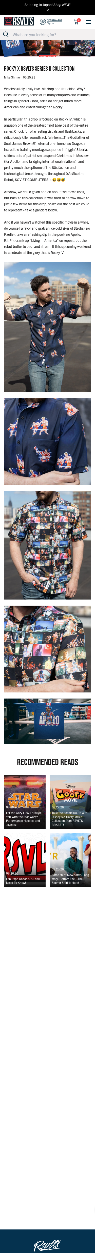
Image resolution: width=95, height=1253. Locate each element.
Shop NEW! (61, 4)
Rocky (57, 107)
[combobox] (50, 34)
